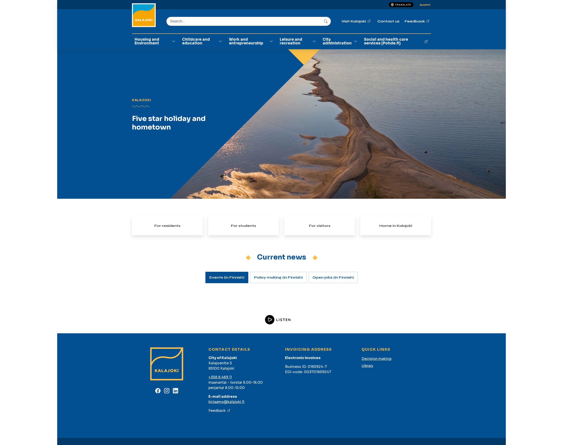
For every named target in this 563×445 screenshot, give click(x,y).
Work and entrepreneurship (246, 41)
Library (367, 365)
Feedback (217, 410)
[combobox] (248, 21)
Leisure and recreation (291, 41)
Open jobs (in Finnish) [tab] (333, 277)
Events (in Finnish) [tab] (226, 277)
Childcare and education (196, 41)
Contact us (388, 21)
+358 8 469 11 (220, 377)
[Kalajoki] (144, 15)
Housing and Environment (147, 41)
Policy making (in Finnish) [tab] (278, 277)
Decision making (376, 358)
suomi (425, 5)
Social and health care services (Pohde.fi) (386, 41)
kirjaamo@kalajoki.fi (226, 401)
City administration (337, 41)
